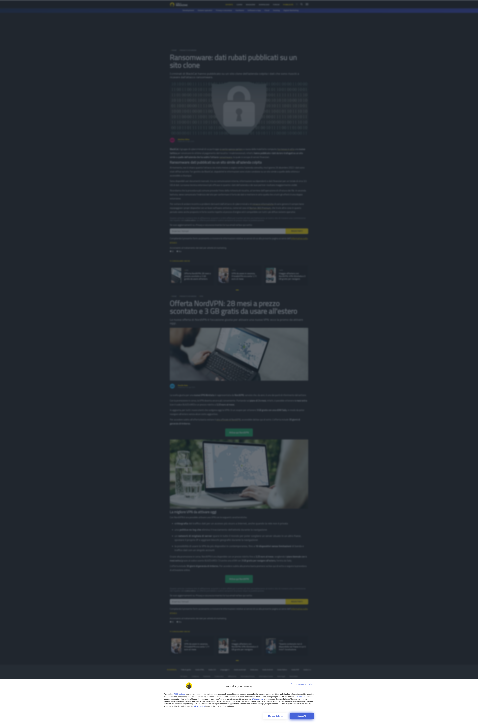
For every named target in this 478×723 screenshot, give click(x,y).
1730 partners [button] (179, 694)
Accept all (302, 716)
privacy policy (199, 706)
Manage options (275, 716)
